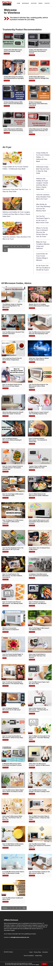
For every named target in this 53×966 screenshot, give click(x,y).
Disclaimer (45, 952)
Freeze (40, 3)
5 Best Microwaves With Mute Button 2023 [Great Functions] (13, 129)
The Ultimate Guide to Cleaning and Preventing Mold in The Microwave (12, 305)
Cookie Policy (38, 955)
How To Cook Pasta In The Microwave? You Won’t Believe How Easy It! (12, 575)
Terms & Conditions (29, 955)
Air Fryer (33, 3)
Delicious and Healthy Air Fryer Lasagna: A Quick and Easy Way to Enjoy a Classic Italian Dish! (16, 214)
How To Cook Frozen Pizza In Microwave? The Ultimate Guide (12, 602)
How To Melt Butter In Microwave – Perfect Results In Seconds (12, 844)
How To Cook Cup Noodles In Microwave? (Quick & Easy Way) (12, 736)
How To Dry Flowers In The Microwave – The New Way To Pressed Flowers (38, 709)
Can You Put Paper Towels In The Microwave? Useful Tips (39, 872)
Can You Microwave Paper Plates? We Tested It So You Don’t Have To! (39, 845)
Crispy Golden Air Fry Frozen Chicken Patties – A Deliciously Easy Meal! (43, 157)
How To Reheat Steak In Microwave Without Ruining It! (12, 439)
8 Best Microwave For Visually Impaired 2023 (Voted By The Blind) (38, 130)
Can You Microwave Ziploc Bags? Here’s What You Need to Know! (13, 790)
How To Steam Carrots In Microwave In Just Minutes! (37, 602)
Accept (44, 964)
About (31, 952)
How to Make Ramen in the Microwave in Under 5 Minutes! (38, 494)
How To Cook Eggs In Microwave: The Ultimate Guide (13, 494)
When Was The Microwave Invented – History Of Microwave (39, 764)
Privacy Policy (37, 952)
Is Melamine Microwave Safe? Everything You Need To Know (12, 764)
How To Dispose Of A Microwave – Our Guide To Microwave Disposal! (12, 521)
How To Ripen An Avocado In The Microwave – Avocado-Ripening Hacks (39, 737)
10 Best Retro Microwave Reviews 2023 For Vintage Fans (39, 77)
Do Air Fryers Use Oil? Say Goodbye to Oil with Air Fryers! (43, 268)
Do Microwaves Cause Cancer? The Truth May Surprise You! (39, 413)
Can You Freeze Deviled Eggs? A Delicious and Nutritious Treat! (12, 655)
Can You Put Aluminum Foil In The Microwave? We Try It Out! (12, 548)
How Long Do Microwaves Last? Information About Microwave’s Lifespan (39, 521)
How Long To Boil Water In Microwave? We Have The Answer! (37, 655)
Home (18, 3)
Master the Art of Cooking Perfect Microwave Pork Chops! (39, 305)
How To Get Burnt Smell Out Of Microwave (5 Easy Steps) (12, 385)
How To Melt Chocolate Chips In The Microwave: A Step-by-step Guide (39, 817)
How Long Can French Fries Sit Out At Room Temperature (12, 359)
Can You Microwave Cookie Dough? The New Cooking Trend (39, 790)
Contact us (46, 955)
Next (5, 250)
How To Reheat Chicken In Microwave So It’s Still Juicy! (11, 709)
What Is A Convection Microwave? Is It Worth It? (10, 628)
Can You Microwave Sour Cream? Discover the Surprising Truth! (39, 332)
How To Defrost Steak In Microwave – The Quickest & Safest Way (38, 440)
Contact (47, 3)
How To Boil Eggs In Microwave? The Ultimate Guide (39, 628)
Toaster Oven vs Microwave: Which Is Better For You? (38, 467)
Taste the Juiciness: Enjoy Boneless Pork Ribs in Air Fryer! (43, 197)
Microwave (25, 3)
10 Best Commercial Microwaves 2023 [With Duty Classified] (38, 103)
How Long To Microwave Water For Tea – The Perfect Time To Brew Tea (12, 817)
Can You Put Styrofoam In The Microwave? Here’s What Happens (38, 386)
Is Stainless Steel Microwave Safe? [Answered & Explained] (38, 574)
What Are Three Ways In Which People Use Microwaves (39, 359)
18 (28, 246)
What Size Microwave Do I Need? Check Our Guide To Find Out (12, 413)
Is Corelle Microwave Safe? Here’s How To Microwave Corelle (13, 872)
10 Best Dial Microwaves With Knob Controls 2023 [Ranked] (13, 102)
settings (37, 964)
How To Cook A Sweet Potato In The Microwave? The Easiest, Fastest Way (12, 467)
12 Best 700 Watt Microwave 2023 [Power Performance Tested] (38, 51)
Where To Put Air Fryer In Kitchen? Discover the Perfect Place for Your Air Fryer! (42, 232)
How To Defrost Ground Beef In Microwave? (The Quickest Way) (12, 682)
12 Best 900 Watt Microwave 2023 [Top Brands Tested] (13, 50)
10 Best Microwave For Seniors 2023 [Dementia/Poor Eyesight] (14, 77)
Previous (6, 246)
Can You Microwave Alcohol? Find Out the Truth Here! (13, 332)
